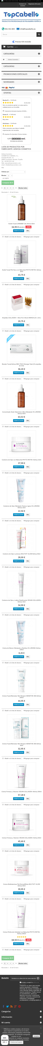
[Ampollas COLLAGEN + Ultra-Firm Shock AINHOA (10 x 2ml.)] (21, 302)
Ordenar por (5, 171)
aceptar (36, 1036)
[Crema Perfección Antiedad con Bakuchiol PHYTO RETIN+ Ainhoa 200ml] (21, 916)
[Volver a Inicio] (4, 59)
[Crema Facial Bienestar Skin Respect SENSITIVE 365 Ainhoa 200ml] (21, 680)
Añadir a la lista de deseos (12, 237)
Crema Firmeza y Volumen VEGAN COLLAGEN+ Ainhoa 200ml (22, 791)
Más (3, 167)
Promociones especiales (15, 74)
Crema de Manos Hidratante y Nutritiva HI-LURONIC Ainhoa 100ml (21, 648)
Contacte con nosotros (22, 4)
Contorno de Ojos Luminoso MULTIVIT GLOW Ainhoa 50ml (21, 554)
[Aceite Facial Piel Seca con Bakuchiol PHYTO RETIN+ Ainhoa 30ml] (21, 254)
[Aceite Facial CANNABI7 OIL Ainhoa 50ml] (21, 208)
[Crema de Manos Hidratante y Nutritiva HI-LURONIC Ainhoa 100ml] (21, 632)
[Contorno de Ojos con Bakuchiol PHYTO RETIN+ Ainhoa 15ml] (21, 444)
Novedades (9, 82)
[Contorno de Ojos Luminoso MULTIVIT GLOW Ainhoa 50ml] (21, 538)
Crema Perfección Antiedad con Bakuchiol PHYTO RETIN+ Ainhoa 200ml (21, 932)
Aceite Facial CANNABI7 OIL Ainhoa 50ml (21, 223)
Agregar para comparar (32, 237)
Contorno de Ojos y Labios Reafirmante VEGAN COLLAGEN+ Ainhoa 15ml (21, 601)
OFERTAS (7, 93)
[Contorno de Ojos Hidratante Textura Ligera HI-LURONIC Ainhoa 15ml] (21, 490)
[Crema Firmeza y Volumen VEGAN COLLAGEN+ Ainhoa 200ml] (21, 775)
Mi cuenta (6, 1022)
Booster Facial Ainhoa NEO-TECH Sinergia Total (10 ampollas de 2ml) (21, 364)
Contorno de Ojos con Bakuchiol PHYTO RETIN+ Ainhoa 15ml (21, 460)
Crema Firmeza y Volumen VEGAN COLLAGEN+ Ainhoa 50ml (21, 838)
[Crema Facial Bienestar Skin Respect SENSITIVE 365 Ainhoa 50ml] (21, 728)
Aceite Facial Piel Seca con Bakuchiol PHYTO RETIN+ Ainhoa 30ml (21, 270)
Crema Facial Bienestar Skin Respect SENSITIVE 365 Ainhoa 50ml (21, 744)
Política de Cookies (16, 1042)
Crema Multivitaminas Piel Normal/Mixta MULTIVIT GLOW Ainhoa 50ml (21, 885)
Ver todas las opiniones (16, 141)
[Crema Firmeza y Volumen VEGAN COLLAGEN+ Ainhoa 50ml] (21, 822)
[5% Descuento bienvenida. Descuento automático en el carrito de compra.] (22, 1)
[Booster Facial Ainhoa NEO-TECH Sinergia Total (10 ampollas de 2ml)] (21, 348)
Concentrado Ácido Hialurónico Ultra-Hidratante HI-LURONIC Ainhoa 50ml (21, 412)
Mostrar (4, 175)
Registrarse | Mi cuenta (34, 4)
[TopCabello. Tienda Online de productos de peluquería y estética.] (22, 16)
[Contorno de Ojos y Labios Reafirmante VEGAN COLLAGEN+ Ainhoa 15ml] (21, 584)
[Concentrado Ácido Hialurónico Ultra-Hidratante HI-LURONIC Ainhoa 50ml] (21, 396)
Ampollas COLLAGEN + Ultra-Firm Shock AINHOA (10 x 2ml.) (21, 318)
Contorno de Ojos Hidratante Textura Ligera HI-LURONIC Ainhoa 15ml (21, 506)
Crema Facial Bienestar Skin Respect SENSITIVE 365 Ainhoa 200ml (21, 696)
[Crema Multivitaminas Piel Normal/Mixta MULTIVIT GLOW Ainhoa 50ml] (21, 868)
